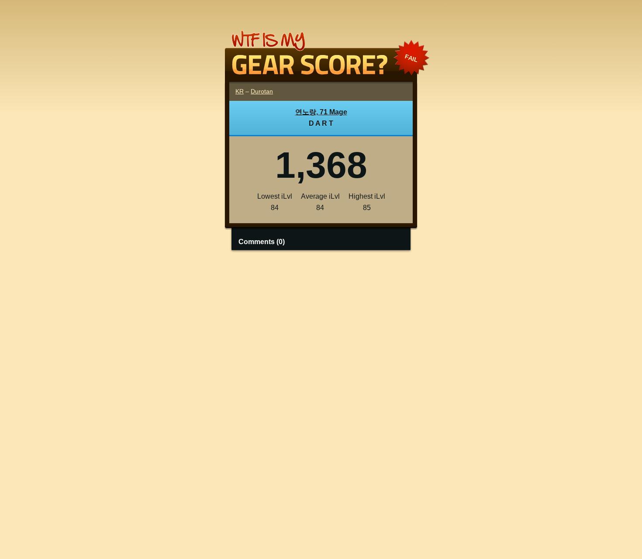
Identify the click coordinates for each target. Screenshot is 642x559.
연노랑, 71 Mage (321, 112)
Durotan (262, 91)
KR (239, 91)
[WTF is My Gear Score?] (321, 71)
